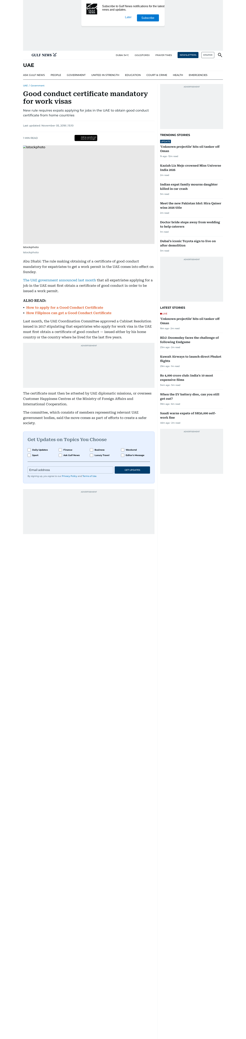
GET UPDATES (132, 470)
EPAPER (208, 55)
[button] (26, 55)
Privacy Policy (69, 476)
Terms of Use (89, 476)
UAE (25, 85)
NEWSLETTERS (188, 55)
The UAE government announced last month (59, 280)
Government (37, 85)
